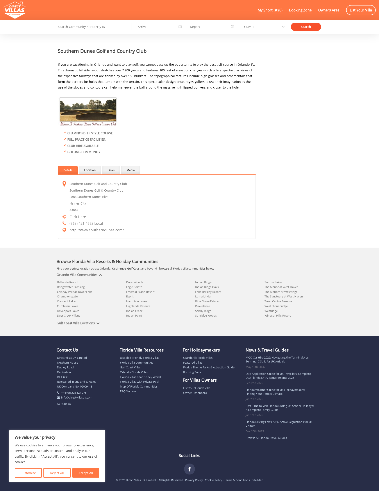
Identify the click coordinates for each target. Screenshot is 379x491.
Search (306, 26)
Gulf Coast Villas (130, 367)
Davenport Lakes (68, 311)
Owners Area (329, 10)
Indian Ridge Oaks (207, 287)
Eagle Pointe (134, 287)
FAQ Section (128, 391)
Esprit (130, 296)
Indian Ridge (203, 282)
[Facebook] (189, 469)
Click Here (78, 216)
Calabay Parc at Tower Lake (74, 292)
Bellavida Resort (67, 282)
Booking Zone (300, 10)
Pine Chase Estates (207, 301)
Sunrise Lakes (273, 282)
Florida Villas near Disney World (140, 377)
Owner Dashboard (195, 393)
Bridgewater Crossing (71, 287)
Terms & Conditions (237, 480)
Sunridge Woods (206, 315)
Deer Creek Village (68, 315)
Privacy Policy (194, 480)
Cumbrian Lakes (67, 306)
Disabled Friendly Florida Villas (139, 358)
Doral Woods (134, 282)
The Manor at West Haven (282, 287)
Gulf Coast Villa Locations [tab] (76, 323)
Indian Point (134, 315)
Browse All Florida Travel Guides (266, 438)
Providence (202, 306)
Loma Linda (203, 296)
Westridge (271, 311)
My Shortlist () (270, 10)
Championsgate (67, 296)
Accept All (86, 473)
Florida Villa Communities (136, 362)
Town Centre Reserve (278, 301)
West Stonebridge (276, 306)
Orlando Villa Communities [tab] (77, 275)
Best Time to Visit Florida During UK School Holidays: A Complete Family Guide (280, 408)
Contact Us (64, 404)
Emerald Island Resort (140, 292)
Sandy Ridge (203, 311)
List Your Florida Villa (196, 388)
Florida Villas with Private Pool (139, 382)
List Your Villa (361, 10)
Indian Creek (134, 311)
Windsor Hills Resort (278, 315)
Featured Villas (192, 362)
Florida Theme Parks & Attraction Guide (208, 367)
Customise (28, 473)
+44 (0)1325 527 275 (73, 393)
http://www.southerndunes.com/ (97, 230)
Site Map (257, 480)
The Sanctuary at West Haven (284, 296)
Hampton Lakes (136, 301)
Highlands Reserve (138, 306)
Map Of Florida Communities (138, 386)
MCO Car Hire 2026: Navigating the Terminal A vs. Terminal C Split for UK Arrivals (277, 359)
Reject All (57, 473)
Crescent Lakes (67, 301)
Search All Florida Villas (198, 358)
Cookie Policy (213, 480)
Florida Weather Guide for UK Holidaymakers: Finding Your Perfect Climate (275, 392)
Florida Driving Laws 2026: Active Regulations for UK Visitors (279, 424)
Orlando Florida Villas (134, 372)
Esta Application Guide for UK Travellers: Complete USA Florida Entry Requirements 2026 (278, 376)
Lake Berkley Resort (208, 292)
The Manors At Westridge (281, 292)
